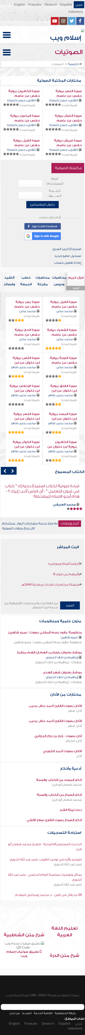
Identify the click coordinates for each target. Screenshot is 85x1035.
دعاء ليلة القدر (71, 810)
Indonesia (75, 12)
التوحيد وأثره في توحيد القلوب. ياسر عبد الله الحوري (45, 859)
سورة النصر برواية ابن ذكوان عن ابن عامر (26, 418)
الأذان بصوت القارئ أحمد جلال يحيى (55, 706)
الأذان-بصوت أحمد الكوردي (62, 751)
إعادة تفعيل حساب (67, 262)
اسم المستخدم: (54, 181)
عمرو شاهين (69, 637)
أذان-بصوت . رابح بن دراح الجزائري (58, 736)
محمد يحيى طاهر (23, 367)
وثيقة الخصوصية (65, 1013)
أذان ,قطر (75, 711)
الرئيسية (73, 64)
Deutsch (50, 4)
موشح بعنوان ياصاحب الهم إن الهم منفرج (49, 652)
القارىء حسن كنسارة (63, 100)
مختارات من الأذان (66, 695)
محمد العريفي (64, 499)
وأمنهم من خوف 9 (66, 574)
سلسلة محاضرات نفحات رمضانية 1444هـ (50, 584)
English (19, 4)
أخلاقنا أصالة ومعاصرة (64, 564)
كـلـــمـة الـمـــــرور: (54, 193)
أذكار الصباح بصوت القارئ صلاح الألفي (54, 820)
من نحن (14, 1013)
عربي (79, 4)
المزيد (70, 605)
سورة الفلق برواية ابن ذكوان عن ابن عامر (63, 390)
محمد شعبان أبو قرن (67, 784)
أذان (79, 756)
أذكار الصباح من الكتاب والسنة (59, 795)
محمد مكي (64, 311)
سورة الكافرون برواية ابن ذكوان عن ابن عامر (62, 446)
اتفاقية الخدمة (43, 1013)
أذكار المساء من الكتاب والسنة (59, 780)
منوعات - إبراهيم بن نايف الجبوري (58, 662)
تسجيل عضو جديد (67, 256)
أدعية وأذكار (71, 769)
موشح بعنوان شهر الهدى (62, 672)
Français (34, 4)
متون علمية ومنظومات (60, 621)
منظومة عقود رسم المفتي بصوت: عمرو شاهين (45, 632)
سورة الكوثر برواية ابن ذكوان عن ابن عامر (26, 446)
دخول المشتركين (42, 204)
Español (66, 4)
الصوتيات (69, 52)
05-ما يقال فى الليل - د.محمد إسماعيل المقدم (48, 895)
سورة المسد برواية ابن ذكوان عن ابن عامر (63, 418)
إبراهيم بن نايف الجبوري (62, 657)
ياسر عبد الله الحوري (68, 864)
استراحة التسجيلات (64, 833)
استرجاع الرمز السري (66, 249)
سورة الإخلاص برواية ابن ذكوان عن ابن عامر (24, 390)
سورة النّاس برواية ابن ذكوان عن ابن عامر (26, 362)
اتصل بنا (27, 1013)
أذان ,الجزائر (74, 741)
